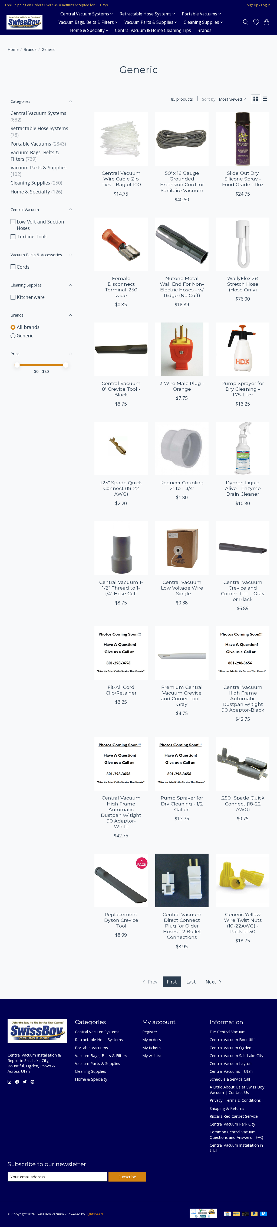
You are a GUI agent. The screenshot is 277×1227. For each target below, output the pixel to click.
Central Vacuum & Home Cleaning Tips (153, 30)
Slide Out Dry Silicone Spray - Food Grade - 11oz (242, 178)
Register (149, 1031)
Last (191, 981)
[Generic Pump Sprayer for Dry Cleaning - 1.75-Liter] (242, 349)
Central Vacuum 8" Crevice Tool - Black (121, 388)
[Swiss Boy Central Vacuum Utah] (24, 22)
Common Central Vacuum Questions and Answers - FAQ (236, 1134)
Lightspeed (94, 1214)
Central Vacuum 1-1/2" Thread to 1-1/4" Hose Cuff (121, 587)
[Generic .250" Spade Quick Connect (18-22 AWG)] (242, 763)
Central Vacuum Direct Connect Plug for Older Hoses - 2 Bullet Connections (182, 926)
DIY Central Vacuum (228, 1031)
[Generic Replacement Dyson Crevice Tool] (121, 880)
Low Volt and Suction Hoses (40, 225)
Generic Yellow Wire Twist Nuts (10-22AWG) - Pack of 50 (243, 923)
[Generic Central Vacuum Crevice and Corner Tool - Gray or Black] (242, 548)
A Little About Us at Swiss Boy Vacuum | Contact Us (237, 1089)
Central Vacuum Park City (232, 1124)
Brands (204, 30)
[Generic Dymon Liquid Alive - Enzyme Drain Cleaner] (242, 448)
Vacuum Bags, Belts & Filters (101, 1055)
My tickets (151, 1047)
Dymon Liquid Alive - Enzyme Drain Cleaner (243, 488)
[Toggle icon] (245, 22)
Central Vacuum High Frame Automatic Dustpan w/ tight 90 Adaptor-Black (243, 698)
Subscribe (127, 1176)
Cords (23, 267)
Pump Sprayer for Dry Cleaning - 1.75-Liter (243, 388)
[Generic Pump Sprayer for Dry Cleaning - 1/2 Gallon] (182, 763)
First (172, 981)
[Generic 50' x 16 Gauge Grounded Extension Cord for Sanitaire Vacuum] (182, 139)
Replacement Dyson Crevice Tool (121, 920)
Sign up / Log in (258, 5)
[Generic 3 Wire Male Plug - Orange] (182, 349)
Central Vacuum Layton (231, 1063)
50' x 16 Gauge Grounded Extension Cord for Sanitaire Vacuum (182, 181)
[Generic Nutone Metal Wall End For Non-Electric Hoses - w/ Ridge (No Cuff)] (182, 244)
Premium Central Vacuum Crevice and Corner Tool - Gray (182, 695)
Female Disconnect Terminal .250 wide (121, 286)
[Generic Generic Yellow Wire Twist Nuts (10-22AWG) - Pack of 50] (242, 880)
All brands (28, 327)
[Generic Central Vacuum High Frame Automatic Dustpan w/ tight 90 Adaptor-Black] (242, 653)
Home (13, 49)
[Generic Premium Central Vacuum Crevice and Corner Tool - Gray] (182, 653)
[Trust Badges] (203, 1216)
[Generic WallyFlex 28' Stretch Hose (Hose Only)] (242, 244)
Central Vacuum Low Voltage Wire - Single (182, 587)
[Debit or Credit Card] (245, 1214)
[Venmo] (263, 1214)
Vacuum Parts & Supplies (39, 167)
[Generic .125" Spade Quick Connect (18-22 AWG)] (121, 448)
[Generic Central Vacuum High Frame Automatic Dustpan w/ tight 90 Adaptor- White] (121, 763)
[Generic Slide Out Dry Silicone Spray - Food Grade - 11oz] (242, 139)
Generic (25, 335)
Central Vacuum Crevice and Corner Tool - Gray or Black (243, 590)
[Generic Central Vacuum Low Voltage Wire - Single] (182, 548)
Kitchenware (31, 297)
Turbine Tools (32, 236)
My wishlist (152, 1055)
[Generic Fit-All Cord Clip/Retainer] (121, 653)
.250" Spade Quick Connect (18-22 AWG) (243, 803)
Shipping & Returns (227, 1108)
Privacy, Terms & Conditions (235, 1100)
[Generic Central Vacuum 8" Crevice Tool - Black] (121, 349)
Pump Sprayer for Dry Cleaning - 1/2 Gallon (182, 803)
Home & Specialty (30, 191)
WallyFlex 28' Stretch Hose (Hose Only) (243, 283)
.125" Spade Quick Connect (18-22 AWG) (121, 488)
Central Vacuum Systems (38, 113)
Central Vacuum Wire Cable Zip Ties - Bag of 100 (121, 178)
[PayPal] (236, 1214)
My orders (151, 1039)
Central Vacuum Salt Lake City (236, 1055)
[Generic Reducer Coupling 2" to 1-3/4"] (182, 448)
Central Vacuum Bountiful (232, 1039)
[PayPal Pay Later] (254, 1214)
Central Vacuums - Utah (231, 1071)
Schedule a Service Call (230, 1079)
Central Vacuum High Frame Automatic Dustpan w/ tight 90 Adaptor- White (121, 812)
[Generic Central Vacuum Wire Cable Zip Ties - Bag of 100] (121, 139)
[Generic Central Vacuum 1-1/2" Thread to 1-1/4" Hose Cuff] (121, 548)
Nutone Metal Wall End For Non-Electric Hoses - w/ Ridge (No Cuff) (182, 286)
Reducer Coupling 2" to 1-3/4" (182, 485)
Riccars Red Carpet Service (234, 1116)
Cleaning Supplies (30, 182)
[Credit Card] (227, 1214)
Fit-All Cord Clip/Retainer (121, 690)
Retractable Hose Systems (39, 128)
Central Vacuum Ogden (230, 1047)
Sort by (208, 99)
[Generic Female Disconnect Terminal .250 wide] (121, 244)
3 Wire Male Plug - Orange (182, 386)
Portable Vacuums (31, 143)
